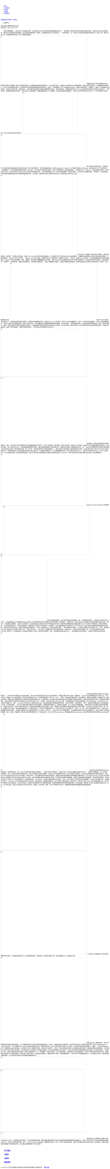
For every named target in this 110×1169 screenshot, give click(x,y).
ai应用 (6, 11)
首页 (5, 6)
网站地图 (46, 1167)
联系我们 (7, 13)
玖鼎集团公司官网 (6, 19)
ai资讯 (6, 9)
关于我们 (7, 8)
